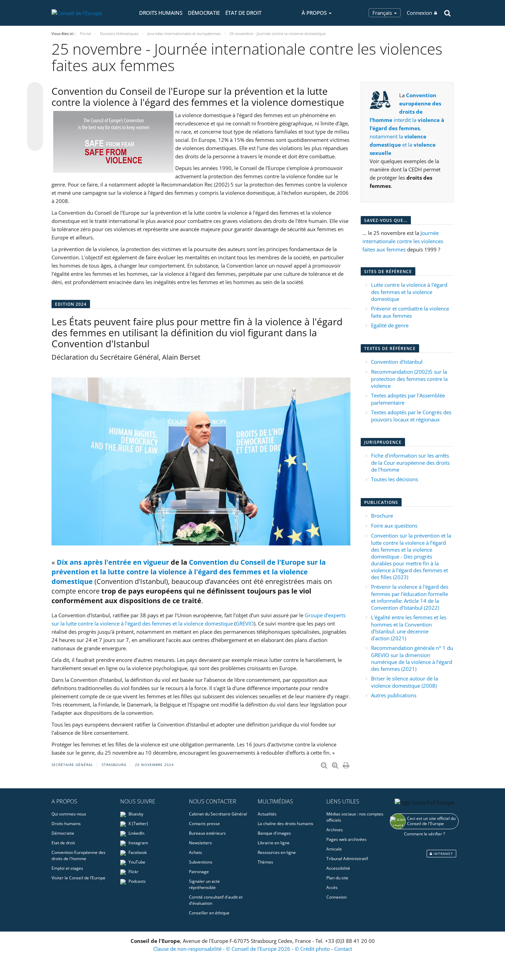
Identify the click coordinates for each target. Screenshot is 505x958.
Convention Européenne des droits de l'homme (78, 855)
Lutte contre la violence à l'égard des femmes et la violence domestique (409, 291)
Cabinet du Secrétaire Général (218, 814)
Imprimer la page (346, 764)
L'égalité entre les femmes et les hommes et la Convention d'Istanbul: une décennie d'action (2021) (408, 628)
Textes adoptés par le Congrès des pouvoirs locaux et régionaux (411, 416)
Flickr (132, 872)
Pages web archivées (346, 839)
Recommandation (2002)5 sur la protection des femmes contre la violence (409, 378)
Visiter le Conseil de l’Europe (78, 878)
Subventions (200, 862)
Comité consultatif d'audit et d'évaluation (216, 900)
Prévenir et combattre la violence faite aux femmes (410, 312)
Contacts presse (204, 823)
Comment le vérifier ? (424, 834)
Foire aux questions (394, 525)
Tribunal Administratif (347, 858)
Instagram (137, 843)
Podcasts (136, 881)
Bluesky (135, 814)
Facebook (137, 852)
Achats (195, 852)
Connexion (419, 12)
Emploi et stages (67, 868)
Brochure (382, 515)
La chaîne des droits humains (285, 823)
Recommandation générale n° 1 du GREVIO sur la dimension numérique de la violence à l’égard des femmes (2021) (412, 658)
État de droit (243, 12)
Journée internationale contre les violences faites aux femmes (402, 241)
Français (382, 12)
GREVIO (245, 623)
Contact (343, 948)
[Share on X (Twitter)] (35, 104)
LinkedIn (135, 833)
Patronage (199, 872)
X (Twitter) (137, 823)
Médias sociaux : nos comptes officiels (354, 817)
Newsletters (200, 843)
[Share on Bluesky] (35, 91)
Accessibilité (338, 868)
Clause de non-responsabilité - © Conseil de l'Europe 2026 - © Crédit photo (242, 948)
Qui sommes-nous (69, 814)
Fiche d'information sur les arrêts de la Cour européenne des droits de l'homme (410, 462)
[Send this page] (35, 143)
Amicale (334, 849)
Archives (334, 830)
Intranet (442, 853)
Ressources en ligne (277, 852)
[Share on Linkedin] (35, 130)
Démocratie (204, 12)
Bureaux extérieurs (207, 833)
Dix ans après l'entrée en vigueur (113, 562)
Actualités (267, 814)
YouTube (136, 862)
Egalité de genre (389, 325)
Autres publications (393, 695)
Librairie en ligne (274, 843)
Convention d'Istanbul (397, 361)
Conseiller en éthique (209, 913)
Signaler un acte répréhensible (204, 884)
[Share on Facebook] (35, 117)
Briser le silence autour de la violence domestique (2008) (404, 682)
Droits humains (160, 12)
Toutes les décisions (394, 479)
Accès (332, 887)
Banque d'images (274, 833)
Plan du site (337, 878)
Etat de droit (63, 843)
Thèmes (265, 862)
